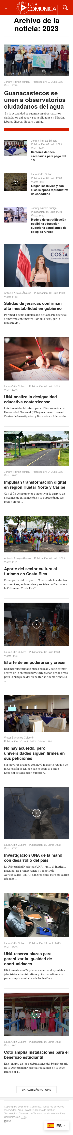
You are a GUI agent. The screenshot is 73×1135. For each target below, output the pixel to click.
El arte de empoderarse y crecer (35, 662)
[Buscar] (65, 7)
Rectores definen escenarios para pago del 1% (48, 156)
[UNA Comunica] (37, 7)
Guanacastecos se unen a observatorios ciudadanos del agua (35, 99)
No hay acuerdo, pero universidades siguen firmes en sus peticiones (34, 753)
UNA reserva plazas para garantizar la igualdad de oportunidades (28, 958)
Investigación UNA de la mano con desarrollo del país (33, 857)
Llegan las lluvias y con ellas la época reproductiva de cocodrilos (50, 190)
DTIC (23, 1116)
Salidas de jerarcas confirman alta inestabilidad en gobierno (33, 305)
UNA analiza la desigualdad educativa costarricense (30, 399)
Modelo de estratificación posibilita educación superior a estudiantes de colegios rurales (49, 225)
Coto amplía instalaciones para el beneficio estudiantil (36, 1054)
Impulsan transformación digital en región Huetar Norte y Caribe (35, 484)
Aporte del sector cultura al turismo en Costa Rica (30, 571)
